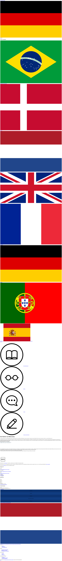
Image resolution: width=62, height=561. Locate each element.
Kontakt (3, 553)
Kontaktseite (4, 465)
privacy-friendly (48, 464)
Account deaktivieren (4, 547)
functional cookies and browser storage (8, 559)
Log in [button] (1, 341)
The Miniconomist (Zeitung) (5, 549)
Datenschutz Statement (4, 558)
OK (0, 560)
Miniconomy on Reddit (4, 550)
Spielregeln (3, 557)
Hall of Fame (3, 546)
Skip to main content (2, 0)
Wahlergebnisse (2, 475)
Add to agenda (2, 489)
